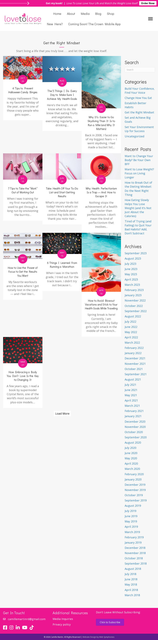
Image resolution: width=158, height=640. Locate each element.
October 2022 (134, 306)
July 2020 (130, 448)
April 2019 (131, 526)
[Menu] (150, 18)
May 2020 (131, 458)
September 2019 (136, 500)
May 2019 (131, 521)
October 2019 (134, 495)
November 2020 (135, 427)
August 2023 (133, 258)
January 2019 (133, 542)
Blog (98, 13)
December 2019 (135, 484)
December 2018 (135, 548)
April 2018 (131, 590)
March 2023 (132, 285)
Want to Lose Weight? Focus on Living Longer (139, 173)
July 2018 (130, 574)
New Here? (55, 24)
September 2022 (136, 311)
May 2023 (131, 274)
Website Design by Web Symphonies (98, 637)
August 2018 (133, 569)
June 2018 (131, 579)
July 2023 (130, 264)
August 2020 (133, 442)
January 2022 (133, 353)
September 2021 (136, 374)
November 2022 (135, 300)
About (71, 13)
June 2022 (131, 327)
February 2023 (134, 290)
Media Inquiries (63, 619)
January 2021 (133, 416)
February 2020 (134, 474)
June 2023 (131, 269)
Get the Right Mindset (139, 112)
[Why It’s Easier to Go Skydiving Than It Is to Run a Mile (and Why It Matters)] (101, 104)
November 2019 (135, 490)
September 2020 (136, 437)
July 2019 (130, 511)
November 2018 (135, 553)
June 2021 (131, 390)
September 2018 (136, 563)
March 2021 (132, 405)
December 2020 (135, 421)
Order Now (148, 3)
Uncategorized (134, 136)
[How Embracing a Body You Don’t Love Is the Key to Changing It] (22, 372)
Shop (110, 13)
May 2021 (131, 395)
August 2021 (133, 379)
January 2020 (133, 479)
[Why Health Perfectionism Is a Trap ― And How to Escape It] (101, 193)
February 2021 (134, 411)
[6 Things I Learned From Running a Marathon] (62, 262)
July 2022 (130, 321)
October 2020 (134, 432)
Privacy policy (62, 624)
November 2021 (135, 364)
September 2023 (136, 253)
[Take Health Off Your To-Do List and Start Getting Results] (62, 188)
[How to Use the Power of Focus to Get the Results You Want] (22, 266)
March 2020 (132, 469)
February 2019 (134, 537)
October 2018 (134, 558)
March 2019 (132, 532)
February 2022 (134, 348)
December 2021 (135, 358)
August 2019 (133, 505)
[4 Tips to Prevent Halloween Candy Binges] (22, 88)
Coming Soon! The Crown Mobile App (94, 24)
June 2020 (131, 453)
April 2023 (131, 279)
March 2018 (132, 595)
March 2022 (132, 342)
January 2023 (133, 295)
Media (85, 13)
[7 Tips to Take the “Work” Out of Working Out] (22, 187)
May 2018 (131, 584)
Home (57, 13)
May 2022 (131, 332)
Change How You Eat (138, 98)
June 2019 (131, 516)
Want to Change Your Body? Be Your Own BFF (139, 160)
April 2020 (131, 463)
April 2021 (131, 400)
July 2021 (130, 384)
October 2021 (134, 369)
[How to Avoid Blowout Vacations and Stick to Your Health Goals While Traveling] (101, 285)
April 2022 (131, 337)
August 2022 (133, 316)
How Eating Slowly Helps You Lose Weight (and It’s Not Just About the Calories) (138, 208)
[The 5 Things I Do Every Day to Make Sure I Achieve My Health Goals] (62, 93)
